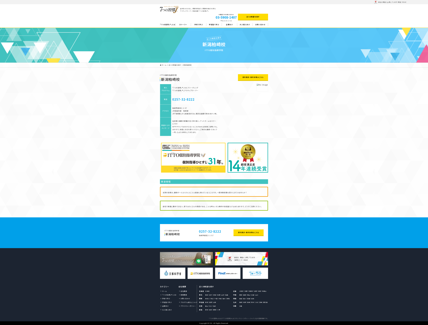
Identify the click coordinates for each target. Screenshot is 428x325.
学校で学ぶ (198, 24)
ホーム (164, 65)
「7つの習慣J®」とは (167, 24)
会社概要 (184, 291)
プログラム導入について (188, 302)
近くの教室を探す (253, 17)
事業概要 (184, 295)
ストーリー (183, 24)
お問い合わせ (260, 24)
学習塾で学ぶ (214, 24)
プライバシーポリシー (188, 306)
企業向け (229, 24)
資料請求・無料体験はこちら (253, 77)
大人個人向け (245, 24)
